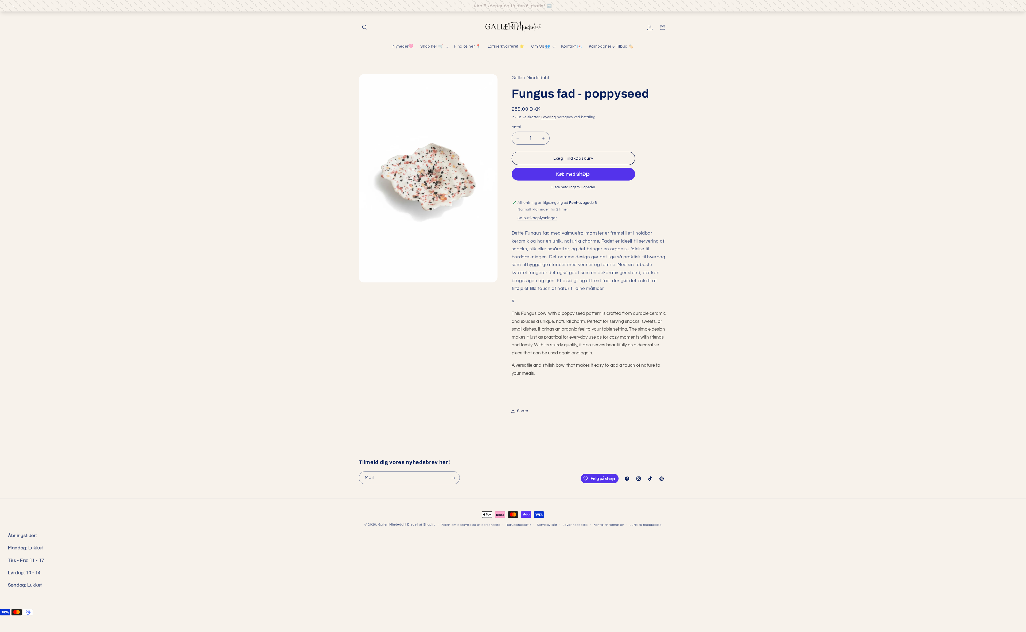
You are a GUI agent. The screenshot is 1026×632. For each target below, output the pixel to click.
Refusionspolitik (518, 524)
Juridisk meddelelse (646, 524)
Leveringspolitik (575, 524)
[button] (365, 27)
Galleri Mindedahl (392, 524)
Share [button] (522, 411)
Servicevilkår (547, 524)
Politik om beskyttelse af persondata (470, 524)
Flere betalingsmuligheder (573, 187)
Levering (548, 117)
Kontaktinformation (608, 524)
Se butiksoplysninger (537, 218)
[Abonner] (453, 477)
